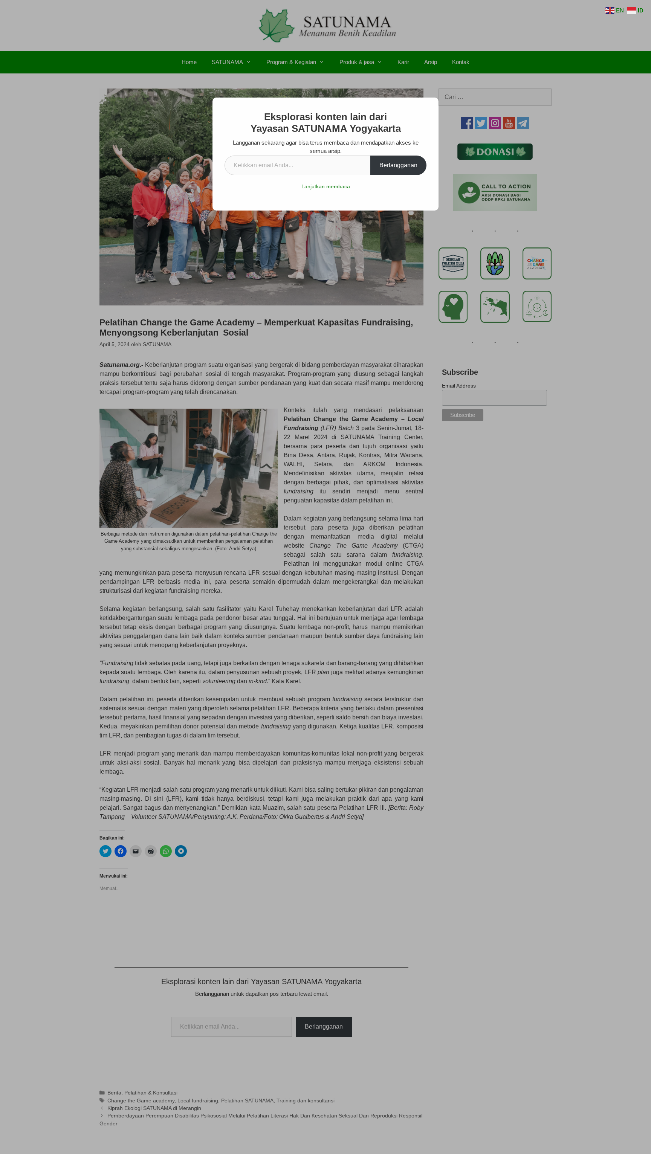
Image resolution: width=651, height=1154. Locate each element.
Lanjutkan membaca (325, 186)
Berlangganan (398, 165)
